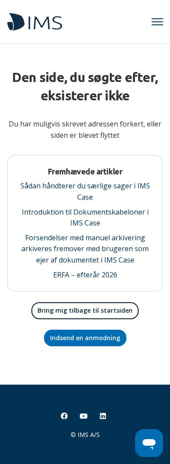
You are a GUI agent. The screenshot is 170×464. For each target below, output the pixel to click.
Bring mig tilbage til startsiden (85, 310)
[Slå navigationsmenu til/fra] (157, 21)
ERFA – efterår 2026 (85, 275)
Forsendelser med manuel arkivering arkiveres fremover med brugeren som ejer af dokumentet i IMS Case (85, 249)
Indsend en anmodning (85, 338)
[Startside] (34, 22)
